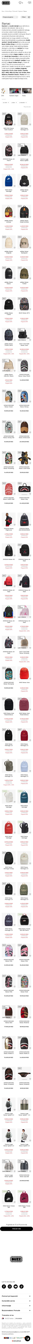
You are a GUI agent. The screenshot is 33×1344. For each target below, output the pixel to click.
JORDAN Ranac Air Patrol (9, 159)
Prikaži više (16, 1229)
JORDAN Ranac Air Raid (24, 560)
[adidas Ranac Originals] (9, 242)
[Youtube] (16, 1286)
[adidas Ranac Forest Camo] (9, 335)
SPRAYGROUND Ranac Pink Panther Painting (9, 992)
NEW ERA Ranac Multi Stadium (8, 128)
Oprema (20, 11)
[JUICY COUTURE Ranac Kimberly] (24, 643)
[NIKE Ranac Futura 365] (9, 1197)
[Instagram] (10, 1286)
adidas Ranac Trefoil (24, 282)
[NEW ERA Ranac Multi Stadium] (9, 119)
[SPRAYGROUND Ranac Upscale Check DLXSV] (24, 1166)
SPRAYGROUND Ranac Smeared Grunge (9, 1084)
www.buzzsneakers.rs (13, 1332)
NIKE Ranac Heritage (8, 190)
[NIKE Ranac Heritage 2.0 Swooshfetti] (24, 858)
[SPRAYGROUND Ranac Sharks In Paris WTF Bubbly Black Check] (24, 1043)
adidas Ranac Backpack (24, 252)
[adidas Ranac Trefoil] (24, 273)
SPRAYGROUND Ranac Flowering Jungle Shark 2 (9, 468)
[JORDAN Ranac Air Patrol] (9, 150)
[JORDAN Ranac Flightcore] (9, 519)
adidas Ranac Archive (9, 221)
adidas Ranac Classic (9, 282)
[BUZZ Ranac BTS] (24, 304)
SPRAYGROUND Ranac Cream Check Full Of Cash (8, 407)
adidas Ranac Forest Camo (9, 344)
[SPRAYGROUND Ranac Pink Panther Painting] (9, 981)
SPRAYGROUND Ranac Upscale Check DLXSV (24, 1176)
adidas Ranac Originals (9, 252)
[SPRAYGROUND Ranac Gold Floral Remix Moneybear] (24, 458)
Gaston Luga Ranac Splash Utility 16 (9, 1176)
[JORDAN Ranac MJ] (9, 550)
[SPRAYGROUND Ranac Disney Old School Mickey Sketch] (9, 427)
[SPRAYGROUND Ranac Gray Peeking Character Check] (24, 489)
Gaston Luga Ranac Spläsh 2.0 (8, 1114)
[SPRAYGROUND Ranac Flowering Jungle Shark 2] (9, 458)
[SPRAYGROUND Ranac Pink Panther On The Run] (24, 950)
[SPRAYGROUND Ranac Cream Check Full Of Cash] (9, 396)
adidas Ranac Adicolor (24, 190)
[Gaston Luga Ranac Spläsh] (24, 150)
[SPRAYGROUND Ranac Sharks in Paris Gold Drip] (9, 1043)
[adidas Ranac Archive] (9, 211)
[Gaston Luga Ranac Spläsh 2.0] (9, 1104)
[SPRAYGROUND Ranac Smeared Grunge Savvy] (24, 1074)
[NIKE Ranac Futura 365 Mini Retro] (24, 920)
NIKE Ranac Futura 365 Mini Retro (24, 929)
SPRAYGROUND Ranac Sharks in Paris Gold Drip (9, 1053)
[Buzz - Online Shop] (6, 3)
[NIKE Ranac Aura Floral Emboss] (9, 704)
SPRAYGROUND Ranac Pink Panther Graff (9, 961)
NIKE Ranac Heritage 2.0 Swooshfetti (24, 868)
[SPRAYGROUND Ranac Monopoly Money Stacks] (9, 673)
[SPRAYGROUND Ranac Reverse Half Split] (24, 1012)
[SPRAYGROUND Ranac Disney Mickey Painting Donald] (24, 396)
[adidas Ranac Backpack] (24, 242)
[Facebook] (4, 1286)
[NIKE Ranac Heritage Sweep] (9, 858)
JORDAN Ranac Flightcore (9, 529)
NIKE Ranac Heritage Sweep (9, 867)
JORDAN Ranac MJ (9, 559)
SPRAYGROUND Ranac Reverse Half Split (24, 1022)
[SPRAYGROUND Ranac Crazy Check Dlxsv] (24, 365)
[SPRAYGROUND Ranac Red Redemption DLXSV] (9, 1012)
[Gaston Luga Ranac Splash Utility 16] (9, 1166)
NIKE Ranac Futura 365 (9, 1206)
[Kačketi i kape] (15, 91)
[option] (15, 92)
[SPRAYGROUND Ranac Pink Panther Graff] (9, 950)
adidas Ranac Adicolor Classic (9, 375)
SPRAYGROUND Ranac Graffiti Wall (8, 498)
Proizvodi (15, 11)
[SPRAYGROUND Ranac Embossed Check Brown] (24, 427)
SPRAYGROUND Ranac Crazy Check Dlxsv (24, 376)
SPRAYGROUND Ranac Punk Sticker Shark (24, 992)
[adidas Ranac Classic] (9, 273)
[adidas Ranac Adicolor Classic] (9, 365)
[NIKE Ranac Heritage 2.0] (24, 119)
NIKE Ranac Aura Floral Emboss (8, 713)
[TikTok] (21, 1286)
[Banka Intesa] (19, 1338)
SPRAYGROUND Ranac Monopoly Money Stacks (9, 684)
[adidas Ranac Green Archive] (24, 211)
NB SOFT (27, 1332)
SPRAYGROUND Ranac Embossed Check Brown (24, 437)
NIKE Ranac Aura (24, 682)
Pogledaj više (16, 9)
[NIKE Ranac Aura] (24, 673)
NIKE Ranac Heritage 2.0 (24, 128)
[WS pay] (13, 1338)
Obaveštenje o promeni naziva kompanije (16, 6)
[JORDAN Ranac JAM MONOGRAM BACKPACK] (24, 519)
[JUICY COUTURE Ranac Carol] (24, 335)
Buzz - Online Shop (6, 11)
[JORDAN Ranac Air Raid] (24, 550)
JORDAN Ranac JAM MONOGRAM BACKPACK (24, 530)
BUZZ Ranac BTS (24, 313)
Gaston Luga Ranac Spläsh (24, 159)
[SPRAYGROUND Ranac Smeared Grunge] (9, 1074)
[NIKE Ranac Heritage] (9, 181)
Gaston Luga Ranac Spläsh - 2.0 (24, 1114)
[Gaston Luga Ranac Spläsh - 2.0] (24, 1104)
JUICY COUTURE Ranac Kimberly (24, 652)
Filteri (24, 17)
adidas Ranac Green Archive (24, 221)
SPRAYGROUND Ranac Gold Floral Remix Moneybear (24, 468)
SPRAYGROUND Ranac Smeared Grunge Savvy (24, 1084)
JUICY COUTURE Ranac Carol (24, 344)
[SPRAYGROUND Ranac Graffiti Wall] (9, 489)
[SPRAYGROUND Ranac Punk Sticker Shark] (24, 981)
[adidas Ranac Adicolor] (24, 181)
